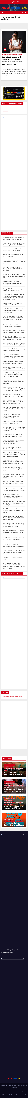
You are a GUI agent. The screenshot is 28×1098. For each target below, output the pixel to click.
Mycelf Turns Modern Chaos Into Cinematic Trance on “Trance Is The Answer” (13, 510)
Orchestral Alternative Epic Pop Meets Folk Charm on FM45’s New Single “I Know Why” (14, 503)
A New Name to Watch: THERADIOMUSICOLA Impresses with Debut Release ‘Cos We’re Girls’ (14, 337)
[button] (23, 12)
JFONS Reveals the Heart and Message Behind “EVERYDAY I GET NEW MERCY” (13, 268)
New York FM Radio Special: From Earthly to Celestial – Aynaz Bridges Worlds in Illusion (13, 483)
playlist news (18, 54)
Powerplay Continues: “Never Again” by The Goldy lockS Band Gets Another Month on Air (13, 441)
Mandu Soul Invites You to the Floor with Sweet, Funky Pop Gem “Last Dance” (13, 476)
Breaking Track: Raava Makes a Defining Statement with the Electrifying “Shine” (12, 416)
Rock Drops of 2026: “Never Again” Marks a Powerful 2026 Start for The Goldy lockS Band (13, 517)
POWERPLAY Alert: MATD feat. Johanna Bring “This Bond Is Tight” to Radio (14, 261)
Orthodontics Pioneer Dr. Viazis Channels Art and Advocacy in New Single (13, 469)
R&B (8, 853)
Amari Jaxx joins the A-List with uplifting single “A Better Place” (14, 875)
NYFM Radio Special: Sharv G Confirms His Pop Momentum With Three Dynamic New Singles (13, 496)
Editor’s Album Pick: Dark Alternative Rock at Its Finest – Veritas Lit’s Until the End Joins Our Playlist (13, 525)
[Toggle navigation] (13, 13)
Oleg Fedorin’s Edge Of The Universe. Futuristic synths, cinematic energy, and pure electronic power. (13, 532)
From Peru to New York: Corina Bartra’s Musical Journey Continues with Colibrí (13, 381)
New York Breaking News (9, 831)
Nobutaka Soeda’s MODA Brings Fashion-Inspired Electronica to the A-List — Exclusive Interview (14, 454)
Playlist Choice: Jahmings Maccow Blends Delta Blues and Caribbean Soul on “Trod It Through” (13, 374)
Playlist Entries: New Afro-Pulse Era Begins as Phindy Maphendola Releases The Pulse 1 (13, 539)
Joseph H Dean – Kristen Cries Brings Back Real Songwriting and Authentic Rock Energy (14, 429)
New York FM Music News (8, 54)
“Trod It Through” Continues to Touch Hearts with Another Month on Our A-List (14, 276)
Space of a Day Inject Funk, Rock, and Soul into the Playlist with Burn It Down (14, 552)
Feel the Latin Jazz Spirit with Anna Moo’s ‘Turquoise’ (13, 891)
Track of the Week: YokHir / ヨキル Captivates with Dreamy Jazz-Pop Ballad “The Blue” (13, 310)
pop (5, 853)
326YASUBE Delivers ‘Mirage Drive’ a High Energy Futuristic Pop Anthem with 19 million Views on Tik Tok (13, 401)
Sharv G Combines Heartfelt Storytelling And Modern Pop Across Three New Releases (13, 356)
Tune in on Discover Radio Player (12, 696)
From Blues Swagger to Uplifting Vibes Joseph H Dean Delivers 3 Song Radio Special (14, 408)
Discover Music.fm (8, 1018)
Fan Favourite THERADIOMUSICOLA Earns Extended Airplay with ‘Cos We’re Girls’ (13, 283)
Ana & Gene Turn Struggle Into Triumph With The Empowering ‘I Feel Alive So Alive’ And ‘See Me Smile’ (14, 388)
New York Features (8, 833)
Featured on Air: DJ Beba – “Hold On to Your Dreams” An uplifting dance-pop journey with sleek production (13, 461)
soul (11, 870)
